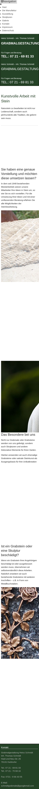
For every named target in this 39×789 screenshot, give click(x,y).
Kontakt (5, 24)
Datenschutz (8, 30)
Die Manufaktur (9, 10)
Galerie (5, 20)
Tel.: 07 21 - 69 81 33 (17, 56)
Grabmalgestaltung (20, 69)
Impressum (7, 27)
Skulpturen (7, 17)
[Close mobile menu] (1, 4)
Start (4, 7)
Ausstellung (7, 14)
